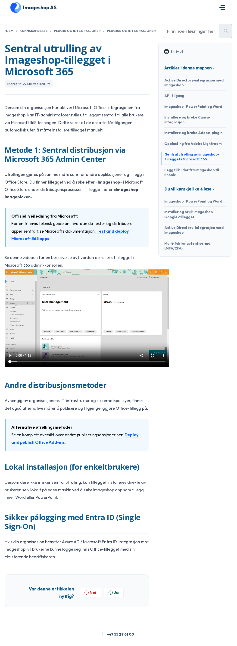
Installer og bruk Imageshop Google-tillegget (188, 214)
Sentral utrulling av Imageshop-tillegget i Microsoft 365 (192, 156)
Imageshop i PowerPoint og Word (193, 106)
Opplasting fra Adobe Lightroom (193, 143)
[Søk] (225, 31)
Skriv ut (177, 51)
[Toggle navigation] (222, 7)
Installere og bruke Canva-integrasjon (187, 119)
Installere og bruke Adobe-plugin (193, 133)
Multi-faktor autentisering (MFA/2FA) (187, 245)
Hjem (9, 31)
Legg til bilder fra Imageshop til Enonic (191, 172)
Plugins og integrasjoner (131, 31)
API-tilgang (174, 96)
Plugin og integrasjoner (77, 31)
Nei (93, 592)
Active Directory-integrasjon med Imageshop (194, 82)
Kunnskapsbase (34, 31)
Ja (116, 592)
